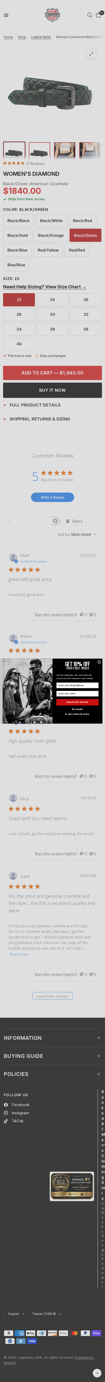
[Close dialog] (99, 662)
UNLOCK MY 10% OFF (77, 702)
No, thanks (77, 709)
